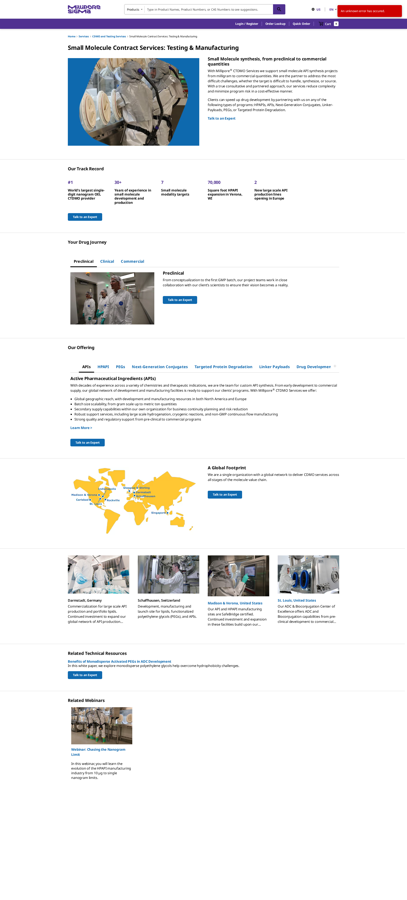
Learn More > (81, 427)
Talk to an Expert (222, 118)
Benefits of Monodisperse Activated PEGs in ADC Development (119, 661)
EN (331, 9)
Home (71, 36)
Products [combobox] (133, 9)
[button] (246, 24)
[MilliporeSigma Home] (84, 9)
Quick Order (301, 24)
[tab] (83, 261)
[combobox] (204, 9)
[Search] (279, 9)
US (318, 9)
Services (84, 36)
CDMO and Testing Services (109, 36)
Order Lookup (275, 24)
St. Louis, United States (297, 600)
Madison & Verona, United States (235, 603)
